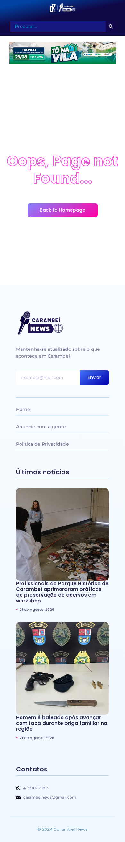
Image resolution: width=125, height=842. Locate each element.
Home (23, 409)
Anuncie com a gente (41, 427)
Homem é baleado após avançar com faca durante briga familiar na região (61, 723)
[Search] (110, 26)
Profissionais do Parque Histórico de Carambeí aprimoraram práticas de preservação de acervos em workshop (62, 592)
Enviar (94, 377)
